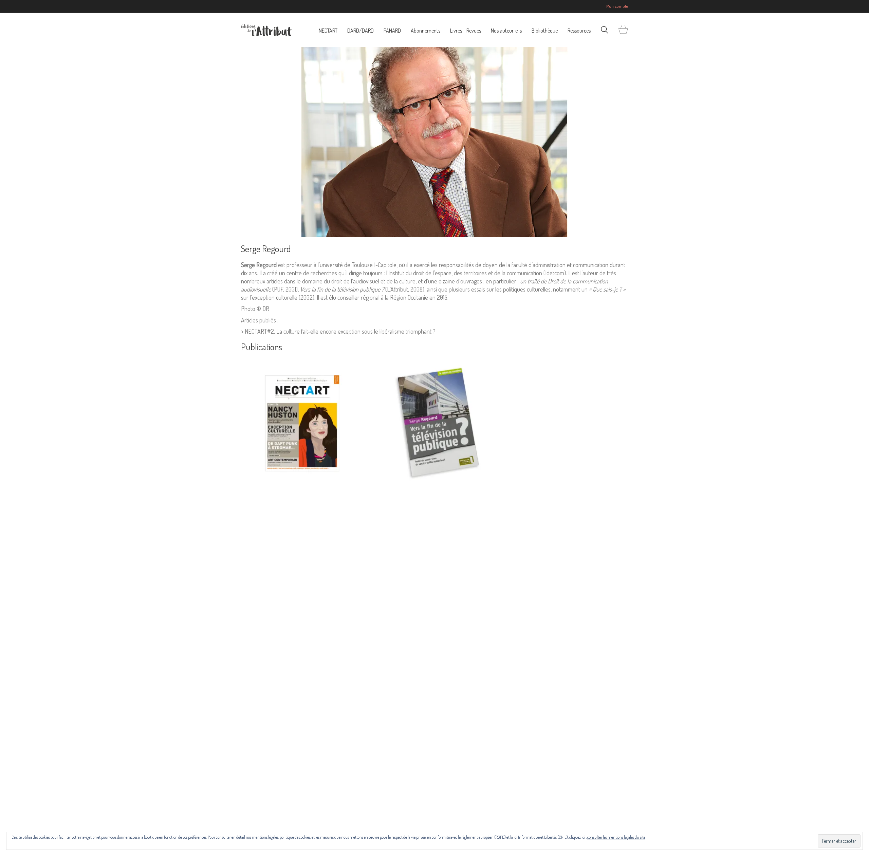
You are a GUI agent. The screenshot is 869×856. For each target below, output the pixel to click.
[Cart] (623, 30)
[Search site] (604, 30)
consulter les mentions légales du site (616, 837)
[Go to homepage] (266, 30)
